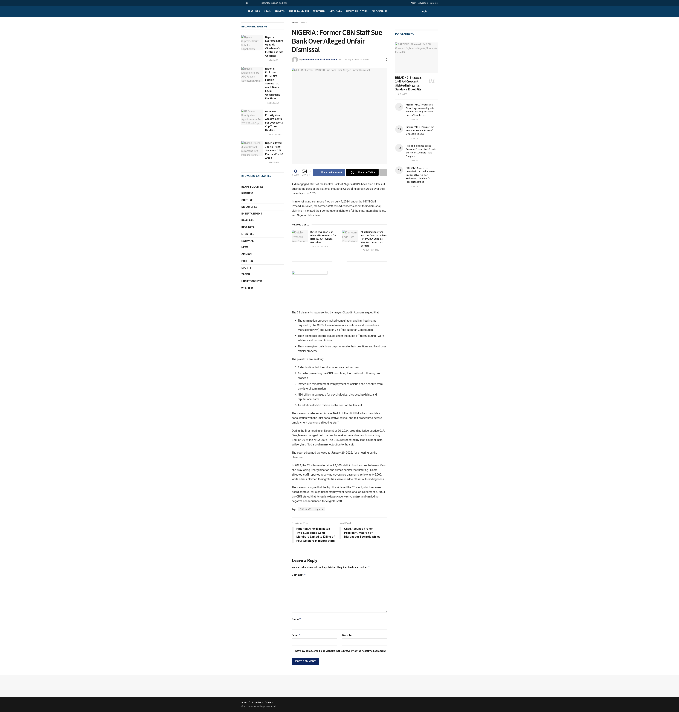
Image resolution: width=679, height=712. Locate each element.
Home (295, 22)
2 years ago (273, 103)
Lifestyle (247, 234)
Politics (247, 261)
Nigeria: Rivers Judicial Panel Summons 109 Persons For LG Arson (274, 150)
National (247, 240)
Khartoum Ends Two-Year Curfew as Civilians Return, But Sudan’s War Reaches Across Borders (374, 238)
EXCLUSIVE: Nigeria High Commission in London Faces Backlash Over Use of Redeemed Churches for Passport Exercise (420, 174)
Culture (247, 200)
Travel (246, 274)
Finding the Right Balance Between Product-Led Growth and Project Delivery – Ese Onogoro (421, 151)
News (267, 11)
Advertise (423, 3)
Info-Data (247, 227)
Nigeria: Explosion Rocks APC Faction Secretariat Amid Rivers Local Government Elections (272, 83)
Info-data (335, 11)
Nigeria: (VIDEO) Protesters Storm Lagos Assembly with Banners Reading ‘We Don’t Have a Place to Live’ (420, 110)
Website (347, 635)
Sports (280, 11)
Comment (299, 574)
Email (296, 635)
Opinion (246, 254)
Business (247, 193)
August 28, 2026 (320, 246)
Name (296, 619)
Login (423, 11)
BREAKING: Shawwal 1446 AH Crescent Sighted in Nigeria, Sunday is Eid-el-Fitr (408, 83)
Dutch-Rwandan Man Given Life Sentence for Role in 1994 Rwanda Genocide (323, 237)
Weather (319, 11)
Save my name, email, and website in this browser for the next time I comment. (340, 651)
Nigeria (319, 509)
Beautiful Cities (357, 11)
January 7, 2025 (351, 59)
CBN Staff (305, 509)
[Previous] (336, 261)
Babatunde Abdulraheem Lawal (320, 59)
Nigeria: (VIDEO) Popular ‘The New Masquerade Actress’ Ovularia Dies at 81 (420, 130)
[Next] (342, 261)
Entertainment (299, 11)
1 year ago (272, 60)
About (413, 3)
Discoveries (379, 11)
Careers (434, 3)
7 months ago (274, 134)
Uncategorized (251, 281)
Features (254, 11)
